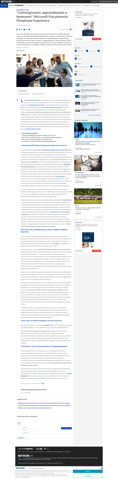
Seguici (38, 448)
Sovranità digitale (40, 5)
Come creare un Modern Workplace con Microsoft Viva (37, 139)
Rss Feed (31, 451)
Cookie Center (68, 451)
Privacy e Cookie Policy (39, 451)
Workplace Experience (31, 129)
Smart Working (67, 200)
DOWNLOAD (96, 39)
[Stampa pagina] (29, 29)
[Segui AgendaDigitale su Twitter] (48, 448)
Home (18, 25)
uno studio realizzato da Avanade (52, 107)
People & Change (25, 25)
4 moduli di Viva (47, 325)
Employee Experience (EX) (36, 105)
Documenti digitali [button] (95, 5)
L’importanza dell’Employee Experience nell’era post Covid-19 (39, 135)
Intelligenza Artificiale (63, 5)
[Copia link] (27, 29)
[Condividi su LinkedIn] (19, 29)
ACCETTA (87, 471)
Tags (27, 451)
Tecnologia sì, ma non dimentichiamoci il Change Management (39, 141)
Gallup (56, 243)
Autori (23, 451)
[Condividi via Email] (24, 29)
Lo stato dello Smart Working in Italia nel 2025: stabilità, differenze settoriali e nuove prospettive (44, 405)
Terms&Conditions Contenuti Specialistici (54, 451)
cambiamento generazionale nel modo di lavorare (57, 150)
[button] (4, 5)
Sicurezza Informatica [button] (75, 5)
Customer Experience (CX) (32, 100)
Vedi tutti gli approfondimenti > (94, 115)
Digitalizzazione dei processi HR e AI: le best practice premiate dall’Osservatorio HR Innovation (44, 403)
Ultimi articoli (31, 5)
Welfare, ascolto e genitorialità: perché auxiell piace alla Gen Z (35, 408)
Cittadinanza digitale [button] (50, 5)
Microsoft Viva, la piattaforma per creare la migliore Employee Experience (42, 137)
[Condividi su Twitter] (22, 29)
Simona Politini (20, 50)
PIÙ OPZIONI (88, 476)
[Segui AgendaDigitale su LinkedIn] (45, 448)
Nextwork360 (21, 458)
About (19, 451)
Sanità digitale (86, 5)
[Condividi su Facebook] (17, 29)
